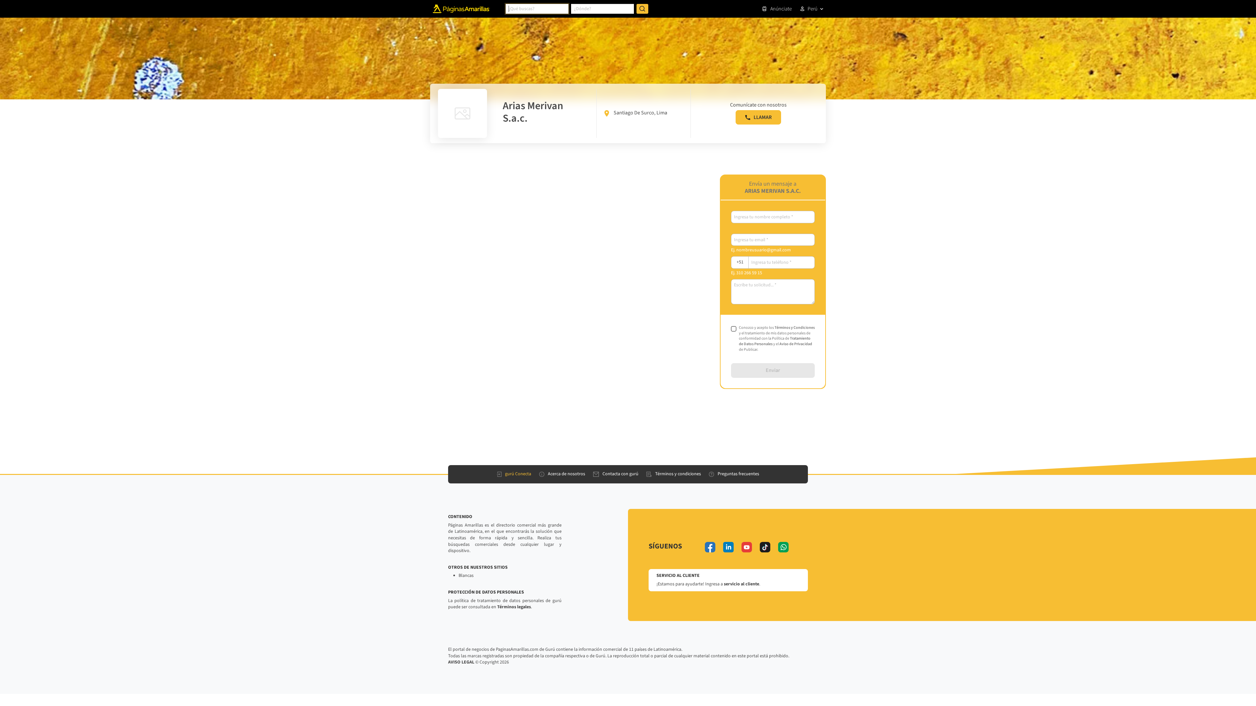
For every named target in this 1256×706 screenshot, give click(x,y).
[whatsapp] (783, 547)
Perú (812, 8)
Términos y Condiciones (795, 327)
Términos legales (514, 607)
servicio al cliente (741, 584)
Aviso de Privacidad (795, 344)
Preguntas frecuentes (738, 474)
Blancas (466, 575)
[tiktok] (765, 547)
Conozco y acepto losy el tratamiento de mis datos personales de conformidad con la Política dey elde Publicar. (777, 338)
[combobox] (537, 9)
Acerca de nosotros (566, 474)
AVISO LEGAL (461, 662)
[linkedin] (728, 547)
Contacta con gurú (620, 474)
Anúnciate (781, 8)
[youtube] (746, 547)
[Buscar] (642, 9)
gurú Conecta (518, 474)
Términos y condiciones (678, 474)
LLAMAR (763, 117)
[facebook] (710, 547)
